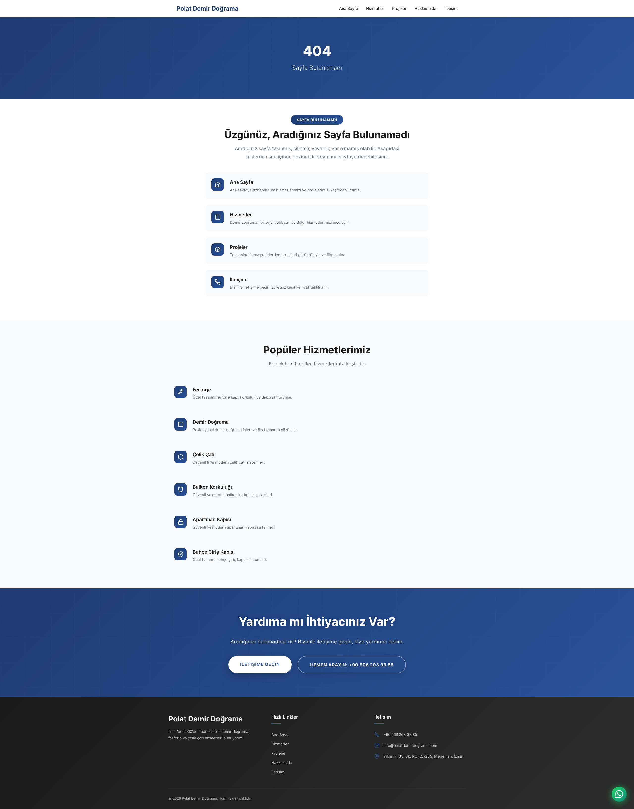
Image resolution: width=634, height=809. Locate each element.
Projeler (399, 8)
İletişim (451, 8)
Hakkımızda (425, 8)
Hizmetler (375, 8)
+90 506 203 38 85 (400, 734)
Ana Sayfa (348, 8)
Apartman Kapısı (212, 519)
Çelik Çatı (203, 454)
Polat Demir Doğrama (207, 8)
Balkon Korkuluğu (213, 487)
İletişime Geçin (260, 664)
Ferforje (202, 389)
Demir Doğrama (211, 422)
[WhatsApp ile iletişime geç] (619, 794)
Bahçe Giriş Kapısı (214, 552)
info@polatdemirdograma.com (410, 745)
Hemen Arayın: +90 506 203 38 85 (352, 664)
